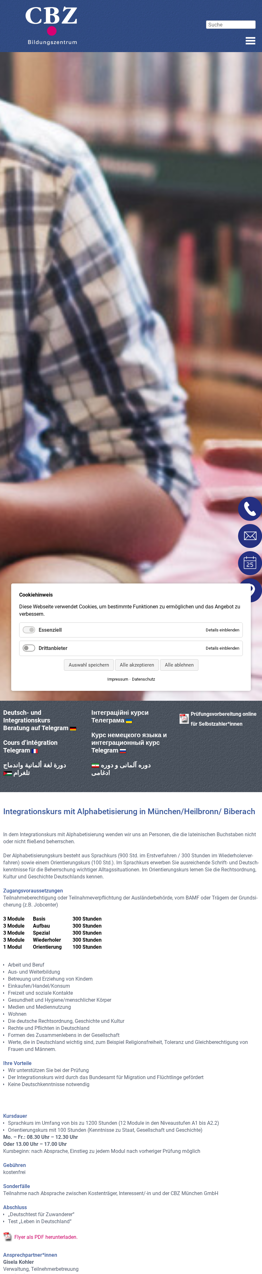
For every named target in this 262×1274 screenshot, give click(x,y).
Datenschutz (143, 678)
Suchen (231, 15)
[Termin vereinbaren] (250, 563)
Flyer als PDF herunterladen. (46, 1237)
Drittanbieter (53, 648)
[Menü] (250, 40)
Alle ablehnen (179, 665)
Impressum (117, 678)
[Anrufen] (250, 509)
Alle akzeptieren (137, 665)
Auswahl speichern (89, 665)
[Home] (51, 25)
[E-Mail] (250, 536)
